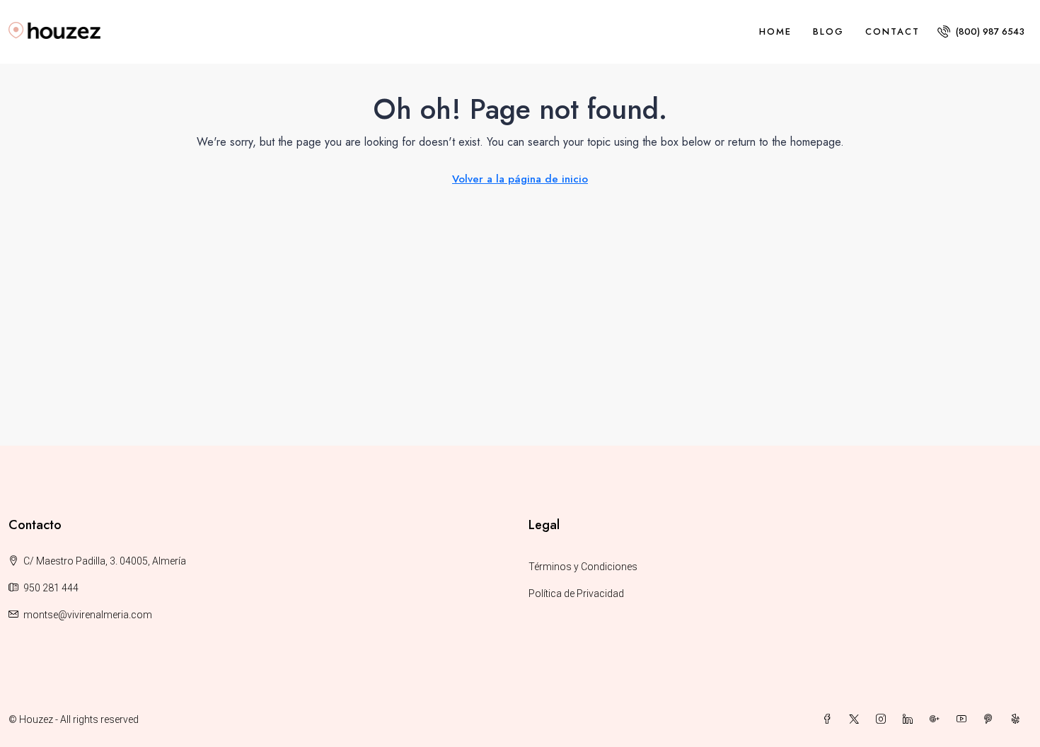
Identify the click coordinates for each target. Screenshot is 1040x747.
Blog (828, 31)
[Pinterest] (991, 719)
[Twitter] (857, 719)
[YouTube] (964, 719)
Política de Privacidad (576, 593)
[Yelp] (1018, 719)
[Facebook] (830, 719)
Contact (892, 31)
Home (775, 31)
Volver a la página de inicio (520, 179)
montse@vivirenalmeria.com (87, 614)
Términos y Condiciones (582, 566)
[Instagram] (883, 719)
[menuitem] (981, 31)
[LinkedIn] (910, 719)
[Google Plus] (937, 719)
